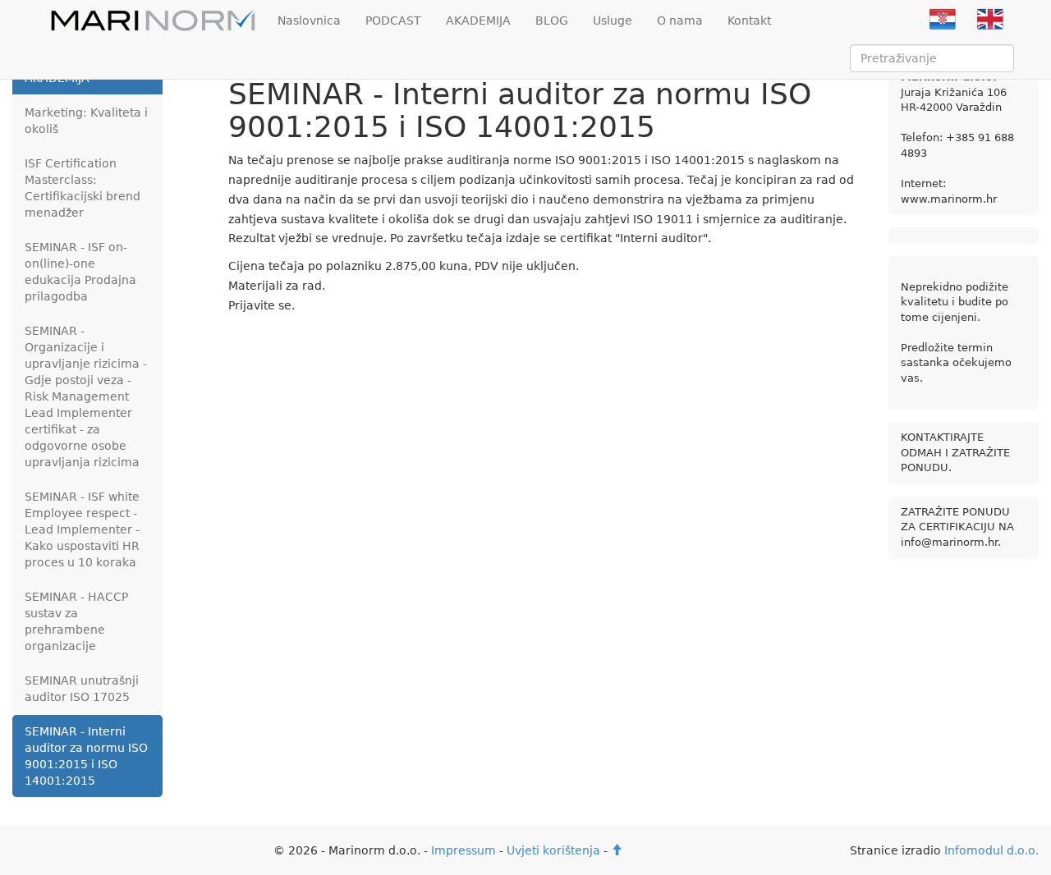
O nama (680, 20)
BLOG (551, 20)
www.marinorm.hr (949, 199)
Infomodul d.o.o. (991, 850)
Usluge (612, 20)
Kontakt (749, 20)
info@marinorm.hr (949, 542)
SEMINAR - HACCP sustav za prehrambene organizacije (76, 621)
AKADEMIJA (478, 20)
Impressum (463, 850)
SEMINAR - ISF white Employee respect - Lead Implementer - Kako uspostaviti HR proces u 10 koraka (82, 529)
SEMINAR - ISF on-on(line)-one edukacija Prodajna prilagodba (80, 272)
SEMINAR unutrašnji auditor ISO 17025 (82, 688)
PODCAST (393, 20)
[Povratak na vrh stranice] (616, 850)
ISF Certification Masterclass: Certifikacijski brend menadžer (82, 188)
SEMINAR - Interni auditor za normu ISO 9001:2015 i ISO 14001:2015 (86, 756)
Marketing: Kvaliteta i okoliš (86, 120)
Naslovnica (309, 20)
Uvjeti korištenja (553, 850)
